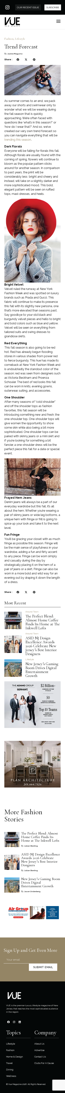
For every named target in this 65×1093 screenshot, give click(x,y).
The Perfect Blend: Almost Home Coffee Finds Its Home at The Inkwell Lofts (42, 622)
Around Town (31, 612)
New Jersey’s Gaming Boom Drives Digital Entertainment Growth (41, 670)
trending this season (17, 139)
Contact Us (40, 1056)
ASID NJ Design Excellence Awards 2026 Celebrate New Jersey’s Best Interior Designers (41, 646)
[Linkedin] (19, 1022)
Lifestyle (20, 39)
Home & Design (14, 1056)
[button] (18, 59)
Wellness (11, 1076)
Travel (9, 1063)
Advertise (39, 1050)
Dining (9, 1069)
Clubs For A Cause (44, 1063)
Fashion (9, 39)
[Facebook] (8, 1022)
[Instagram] (7, 7)
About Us (39, 1043)
